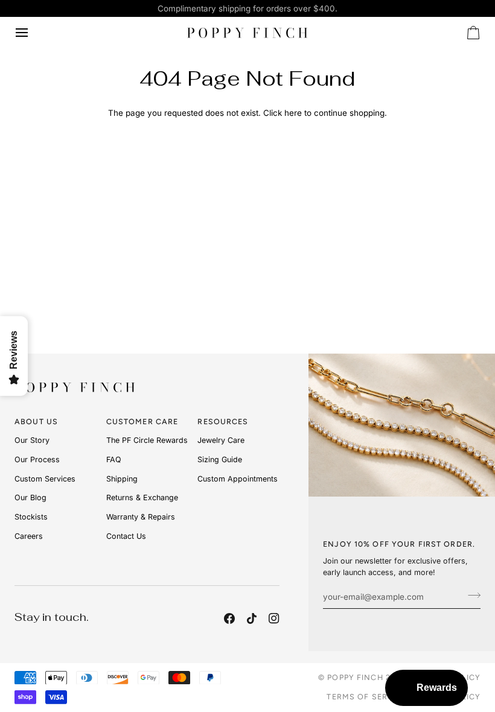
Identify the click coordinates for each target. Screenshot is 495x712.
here (293, 113)
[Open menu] (32, 32)
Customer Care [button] (142, 421)
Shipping (122, 478)
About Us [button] (36, 421)
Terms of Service (367, 696)
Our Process (37, 459)
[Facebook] (229, 618)
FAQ (113, 459)
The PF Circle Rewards (147, 440)
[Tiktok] (252, 618)
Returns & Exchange (142, 497)
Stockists (31, 516)
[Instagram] (274, 618)
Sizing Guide (219, 459)
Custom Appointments (237, 478)
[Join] (471, 595)
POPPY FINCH (355, 677)
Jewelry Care (220, 440)
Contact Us (126, 536)
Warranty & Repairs (140, 516)
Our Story (32, 440)
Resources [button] (222, 421)
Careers (28, 536)
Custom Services (44, 478)
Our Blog (30, 497)
